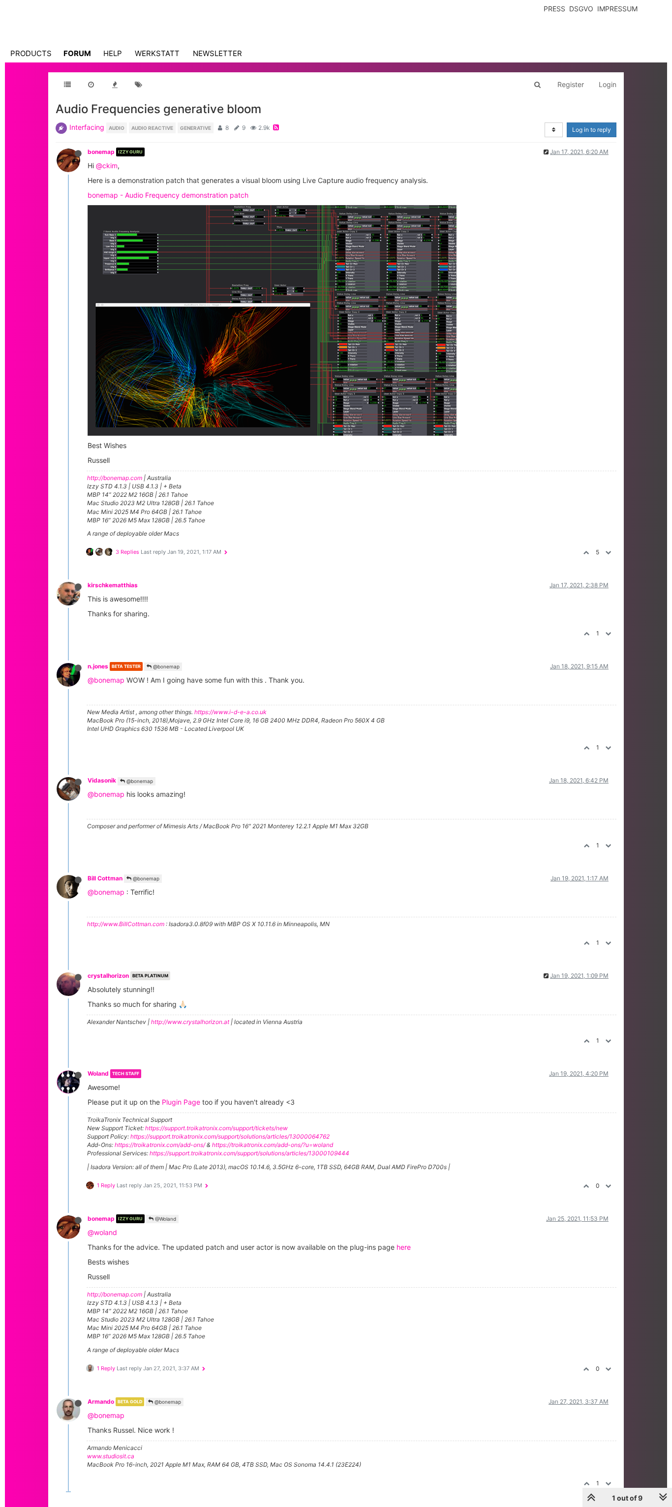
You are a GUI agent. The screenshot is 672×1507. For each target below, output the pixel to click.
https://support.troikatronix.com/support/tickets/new (216, 1128)
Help (112, 53)
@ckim (107, 165)
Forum (77, 53)
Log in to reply (591, 129)
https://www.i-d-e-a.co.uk (230, 712)
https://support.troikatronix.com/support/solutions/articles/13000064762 (230, 1136)
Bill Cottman (105, 878)
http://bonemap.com (114, 478)
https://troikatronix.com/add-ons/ (160, 1144)
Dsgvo (581, 8)
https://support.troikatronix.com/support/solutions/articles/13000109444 (249, 1153)
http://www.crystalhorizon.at (190, 1021)
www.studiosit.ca (110, 1456)
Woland (98, 1073)
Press (554, 8)
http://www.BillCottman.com (125, 924)
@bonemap (166, 666)
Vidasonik (102, 780)
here (404, 1247)
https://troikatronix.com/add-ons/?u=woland (272, 1144)
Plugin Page (181, 1102)
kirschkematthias (113, 585)
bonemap (101, 151)
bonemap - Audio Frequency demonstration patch (168, 195)
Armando (101, 1401)
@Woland (164, 1219)
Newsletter (217, 53)
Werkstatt (157, 53)
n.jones (98, 666)
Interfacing (86, 127)
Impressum (617, 8)
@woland (102, 1232)
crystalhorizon (108, 975)
